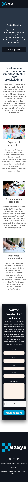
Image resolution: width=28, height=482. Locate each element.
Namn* (14, 349)
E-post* (14, 357)
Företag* (14, 372)
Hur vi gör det (14, 49)
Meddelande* (14, 381)
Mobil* (14, 365)
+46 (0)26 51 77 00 (14, 467)
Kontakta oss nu (14, 412)
